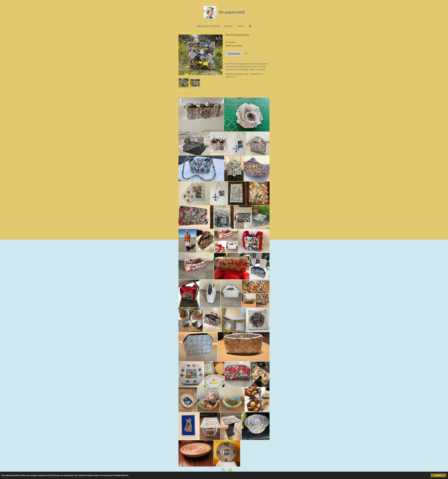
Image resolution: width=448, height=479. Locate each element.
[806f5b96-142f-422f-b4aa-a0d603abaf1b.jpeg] (234, 168)
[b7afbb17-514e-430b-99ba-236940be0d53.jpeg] (187, 399)
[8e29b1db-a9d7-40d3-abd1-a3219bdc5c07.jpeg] (187, 241)
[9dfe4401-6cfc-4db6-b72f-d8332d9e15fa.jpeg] (243, 217)
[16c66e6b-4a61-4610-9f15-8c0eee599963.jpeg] (232, 399)
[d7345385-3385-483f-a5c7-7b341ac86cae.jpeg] (237, 193)
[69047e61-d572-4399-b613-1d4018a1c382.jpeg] (226, 241)
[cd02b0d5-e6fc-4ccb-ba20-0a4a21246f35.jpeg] (231, 266)
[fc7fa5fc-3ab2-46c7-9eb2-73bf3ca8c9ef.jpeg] (257, 399)
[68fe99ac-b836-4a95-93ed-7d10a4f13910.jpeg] (210, 293)
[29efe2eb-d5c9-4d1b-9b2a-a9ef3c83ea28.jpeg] (260, 266)
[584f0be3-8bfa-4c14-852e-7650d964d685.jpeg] (256, 293)
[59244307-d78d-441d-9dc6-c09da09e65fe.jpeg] (194, 217)
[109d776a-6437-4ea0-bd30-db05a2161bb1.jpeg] (201, 168)
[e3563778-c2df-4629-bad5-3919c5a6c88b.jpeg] (227, 453)
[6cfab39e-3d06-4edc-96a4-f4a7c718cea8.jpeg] (196, 266)
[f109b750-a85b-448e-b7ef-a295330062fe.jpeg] (191, 374)
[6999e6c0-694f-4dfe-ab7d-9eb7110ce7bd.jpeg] (256, 426)
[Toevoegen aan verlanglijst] (246, 54)
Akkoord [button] (438, 475)
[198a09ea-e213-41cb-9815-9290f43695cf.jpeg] (260, 374)
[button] (183, 83)
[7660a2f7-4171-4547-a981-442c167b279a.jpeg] (194, 193)
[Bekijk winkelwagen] (250, 26)
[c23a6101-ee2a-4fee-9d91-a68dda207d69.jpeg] (258, 193)
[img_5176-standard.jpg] (201, 115)
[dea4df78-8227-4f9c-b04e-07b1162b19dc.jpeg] (231, 426)
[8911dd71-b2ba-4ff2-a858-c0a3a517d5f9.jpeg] (208, 399)
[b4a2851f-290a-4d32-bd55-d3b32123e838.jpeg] (257, 168)
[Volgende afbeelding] (219, 54)
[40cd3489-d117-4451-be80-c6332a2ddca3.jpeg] (234, 320)
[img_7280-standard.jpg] (194, 143)
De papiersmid (232, 11)
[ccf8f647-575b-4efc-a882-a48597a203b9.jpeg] (254, 241)
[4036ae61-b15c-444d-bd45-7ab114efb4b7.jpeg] (231, 293)
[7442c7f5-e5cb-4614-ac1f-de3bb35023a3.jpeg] (212, 320)
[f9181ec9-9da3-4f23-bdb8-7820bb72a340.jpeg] (237, 143)
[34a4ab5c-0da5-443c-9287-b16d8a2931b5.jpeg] (219, 193)
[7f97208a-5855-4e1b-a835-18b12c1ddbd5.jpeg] (258, 143)
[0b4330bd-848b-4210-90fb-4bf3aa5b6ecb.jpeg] (222, 217)
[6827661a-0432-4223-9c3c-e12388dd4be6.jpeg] (188, 293)
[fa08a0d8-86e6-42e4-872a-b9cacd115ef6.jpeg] (205, 241)
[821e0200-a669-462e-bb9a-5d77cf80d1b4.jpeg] (237, 374)
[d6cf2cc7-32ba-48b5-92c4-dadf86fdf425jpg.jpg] (214, 374)
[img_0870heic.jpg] (219, 143)
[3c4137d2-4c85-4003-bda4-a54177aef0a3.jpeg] (190, 320)
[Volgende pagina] (230, 470)
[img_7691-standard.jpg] (247, 115)
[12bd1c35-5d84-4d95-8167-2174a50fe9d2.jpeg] (258, 320)
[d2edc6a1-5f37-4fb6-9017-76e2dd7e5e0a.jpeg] (188, 426)
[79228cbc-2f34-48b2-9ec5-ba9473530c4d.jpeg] (261, 217)
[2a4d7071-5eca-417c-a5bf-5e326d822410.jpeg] (196, 453)
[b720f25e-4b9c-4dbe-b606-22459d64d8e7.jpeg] (210, 426)
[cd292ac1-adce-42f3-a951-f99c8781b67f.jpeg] (244, 346)
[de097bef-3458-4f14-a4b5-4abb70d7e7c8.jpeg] (197, 346)
